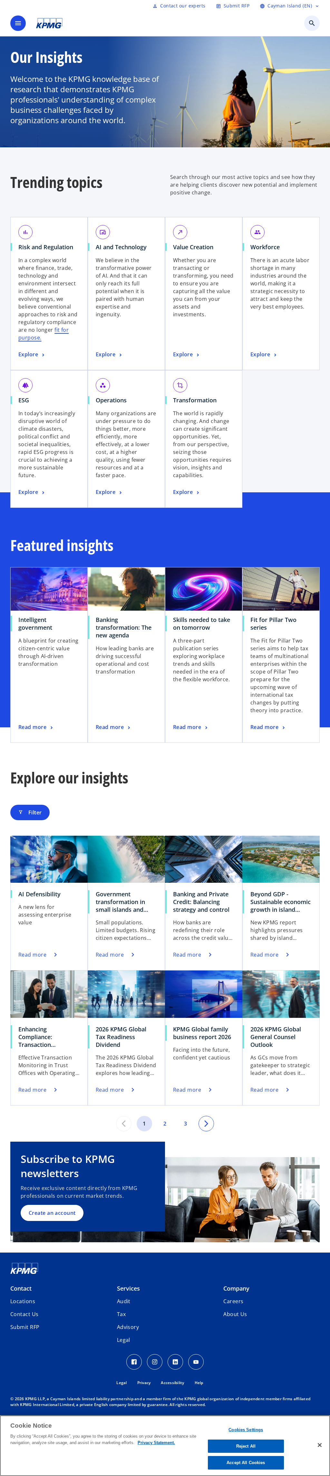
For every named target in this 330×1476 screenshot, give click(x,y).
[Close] (320, 1445)
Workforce (267, 247)
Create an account (52, 1213)
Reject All (246, 1446)
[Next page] (206, 1123)
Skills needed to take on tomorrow (201, 623)
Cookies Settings (245, 1429)
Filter (30, 812)
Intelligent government (37, 623)
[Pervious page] (123, 1123)
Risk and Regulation (48, 247)
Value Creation (195, 247)
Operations (113, 400)
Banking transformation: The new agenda (123, 627)
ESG (26, 400)
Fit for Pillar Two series (273, 623)
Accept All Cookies (246, 1462)
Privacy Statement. (156, 1442)
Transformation (197, 400)
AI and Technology (123, 247)
